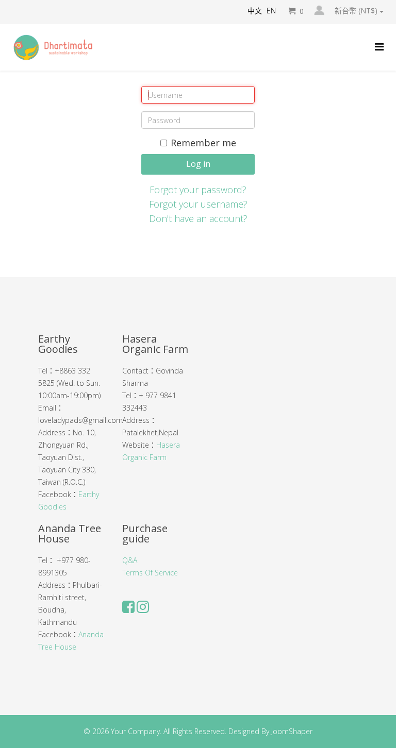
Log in (198, 163)
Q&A (129, 560)
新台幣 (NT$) (357, 10)
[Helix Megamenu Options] (379, 46)
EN (271, 10)
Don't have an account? (198, 218)
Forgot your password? (198, 189)
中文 (255, 10)
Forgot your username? (198, 204)
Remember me (203, 143)
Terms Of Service (150, 572)
